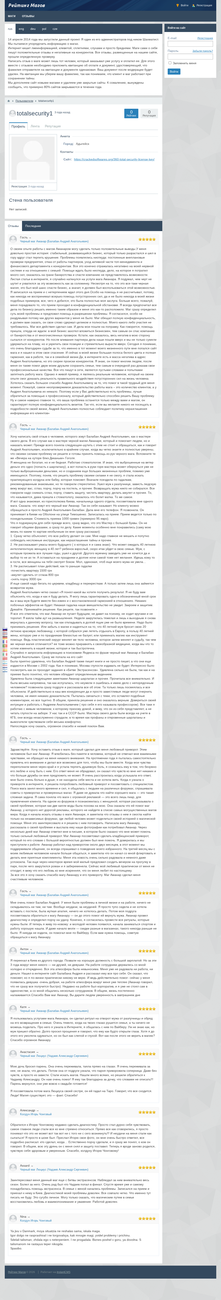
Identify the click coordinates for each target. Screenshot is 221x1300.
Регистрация (205, 38)
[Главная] (8, 100)
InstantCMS (63, 1272)
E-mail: (172, 38)
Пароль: (173, 51)
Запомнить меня (184, 63)
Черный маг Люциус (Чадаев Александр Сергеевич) (54, 1055)
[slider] (147, 239)
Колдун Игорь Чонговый (36, 1114)
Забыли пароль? (203, 51)
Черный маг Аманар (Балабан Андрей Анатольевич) (54, 241)
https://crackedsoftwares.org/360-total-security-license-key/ (114, 159)
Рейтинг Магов (17, 1272)
